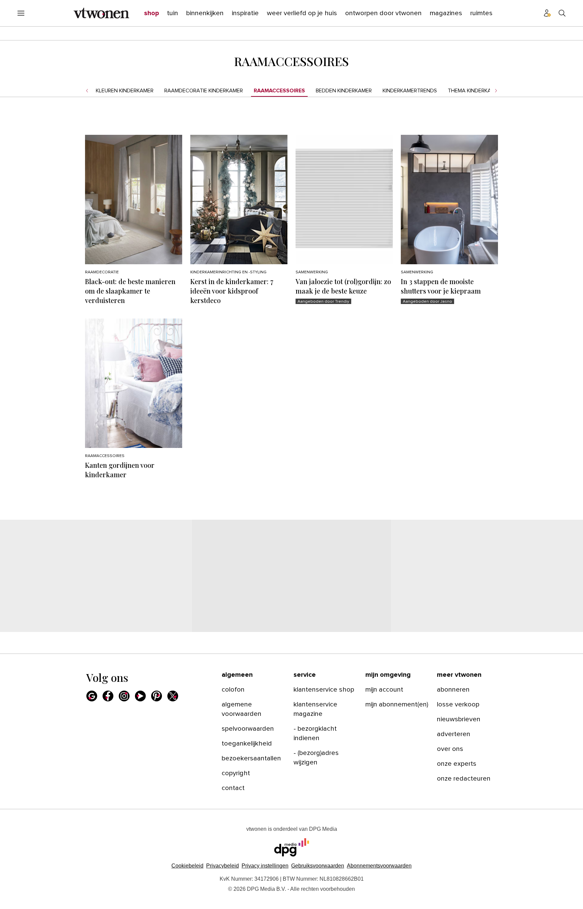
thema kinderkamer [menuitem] (474, 90)
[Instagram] (124, 696)
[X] (172, 696)
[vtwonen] (101, 13)
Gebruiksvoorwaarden (317, 866)
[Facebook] (108, 696)
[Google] (91, 696)
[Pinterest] (156, 696)
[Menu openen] (21, 13)
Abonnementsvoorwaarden (379, 866)
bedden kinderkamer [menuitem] (344, 90)
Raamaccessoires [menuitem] (279, 90)
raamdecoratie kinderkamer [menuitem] (203, 90)
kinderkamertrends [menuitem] (410, 90)
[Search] (562, 13)
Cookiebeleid (187, 866)
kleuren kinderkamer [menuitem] (125, 90)
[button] (265, 866)
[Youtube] (140, 696)
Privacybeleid (222, 866)
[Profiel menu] (547, 13)
